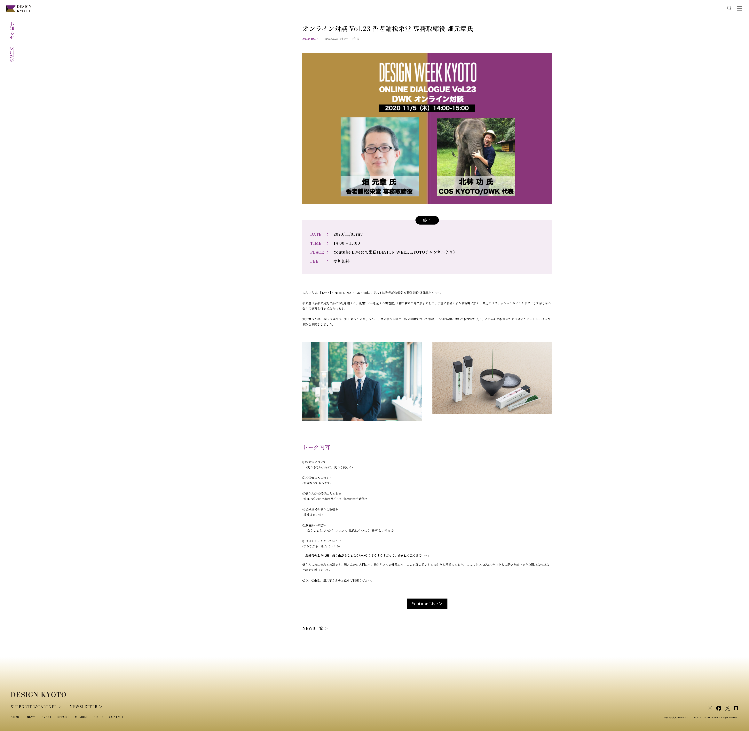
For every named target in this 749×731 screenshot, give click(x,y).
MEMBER (81, 717)
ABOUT (16, 717)
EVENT (46, 717)
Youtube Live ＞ (427, 603)
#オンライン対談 (349, 38)
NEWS (31, 717)
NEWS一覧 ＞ (315, 628)
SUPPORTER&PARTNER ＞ (36, 706)
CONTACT (116, 717)
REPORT (63, 717)
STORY (98, 717)
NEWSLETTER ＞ (86, 706)
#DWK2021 (331, 38)
